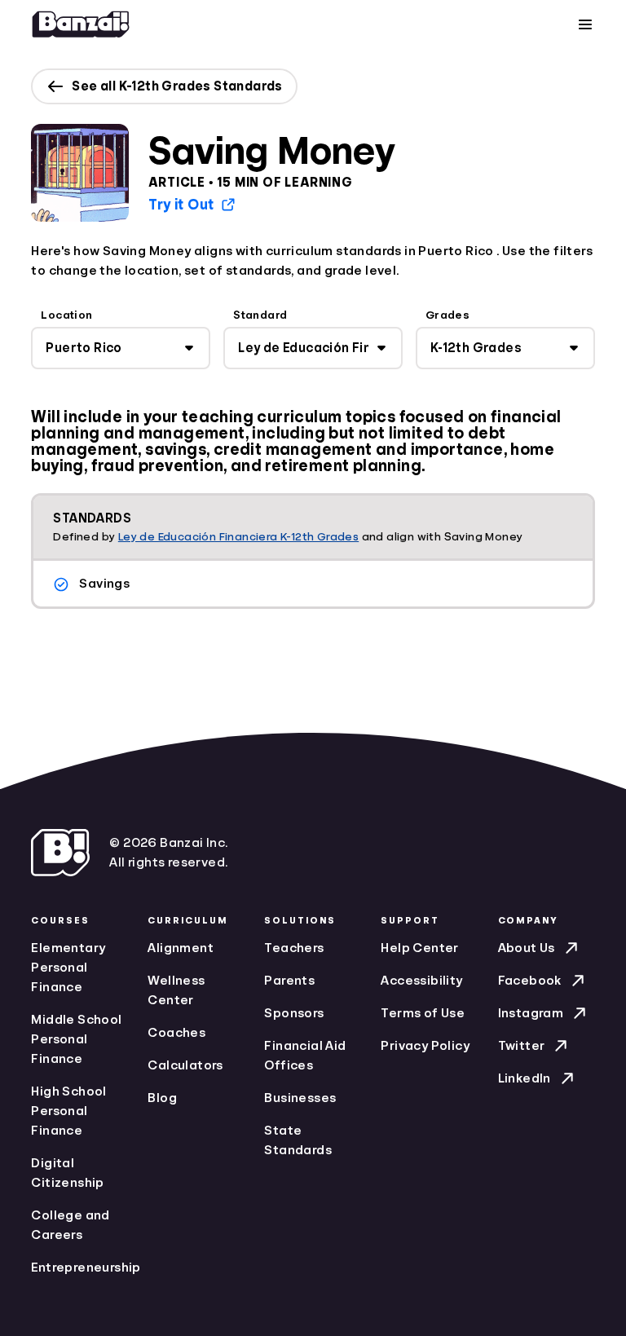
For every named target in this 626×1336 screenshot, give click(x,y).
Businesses (300, 1098)
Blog (162, 1098)
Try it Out (181, 204)
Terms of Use (423, 1013)
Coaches (176, 1032)
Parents (289, 980)
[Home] (80, 24)
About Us (526, 948)
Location (66, 314)
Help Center (419, 948)
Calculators (185, 1065)
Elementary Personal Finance (68, 967)
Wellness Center (176, 990)
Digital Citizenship (67, 1173)
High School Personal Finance (68, 1111)
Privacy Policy (425, 1045)
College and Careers (70, 1225)
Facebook (530, 980)
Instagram (531, 1013)
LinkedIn (524, 1078)
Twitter (521, 1045)
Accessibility (421, 980)
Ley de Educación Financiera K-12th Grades (238, 536)
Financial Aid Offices (305, 1055)
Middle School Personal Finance (76, 1039)
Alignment (181, 948)
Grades (447, 314)
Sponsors (294, 1013)
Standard (260, 314)
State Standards (298, 1140)
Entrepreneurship (79, 1267)
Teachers (294, 948)
